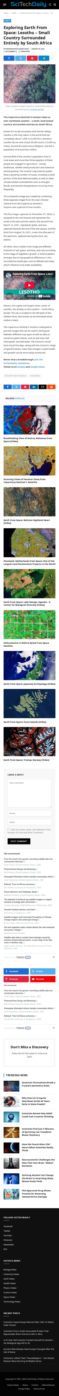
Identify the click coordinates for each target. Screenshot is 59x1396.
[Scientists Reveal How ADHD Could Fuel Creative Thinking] (11, 1117)
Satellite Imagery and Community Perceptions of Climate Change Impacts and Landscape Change (27, 918)
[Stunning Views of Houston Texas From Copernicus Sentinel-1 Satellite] (29, 460)
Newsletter (9, 1244)
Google (21, 366)
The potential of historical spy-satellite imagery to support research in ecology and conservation (28, 900)
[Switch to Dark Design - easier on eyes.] (50, 4)
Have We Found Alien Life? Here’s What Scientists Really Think (37, 1147)
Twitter (7, 1231)
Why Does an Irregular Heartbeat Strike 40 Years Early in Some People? (36, 1100)
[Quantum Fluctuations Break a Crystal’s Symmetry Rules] (11, 1086)
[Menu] (4, 4)
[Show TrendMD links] (54, 957)
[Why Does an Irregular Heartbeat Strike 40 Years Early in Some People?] (11, 1101)
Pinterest (8, 1240)
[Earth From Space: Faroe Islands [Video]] (29, 703)
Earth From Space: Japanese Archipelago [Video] (29, 683)
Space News (9, 1297)
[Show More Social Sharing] (52, 58)
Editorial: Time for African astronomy (19, 884)
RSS (5, 1249)
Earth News (9, 1278)
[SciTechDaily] (28, 4)
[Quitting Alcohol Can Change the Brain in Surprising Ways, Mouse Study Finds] (11, 1178)
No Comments (11, 51)
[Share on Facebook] (9, 58)
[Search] (54, 4)
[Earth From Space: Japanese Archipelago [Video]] (29, 665)
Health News (10, 1283)
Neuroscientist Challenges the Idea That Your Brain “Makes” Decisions (38, 1162)
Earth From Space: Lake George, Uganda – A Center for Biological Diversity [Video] (27, 603)
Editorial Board (48, 1385)
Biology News (10, 1269)
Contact (35, 1385)
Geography (35, 376)
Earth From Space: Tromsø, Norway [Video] (26, 759)
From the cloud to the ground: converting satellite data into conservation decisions (28, 860)
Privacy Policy (24, 1388)
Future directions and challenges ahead (20, 892)
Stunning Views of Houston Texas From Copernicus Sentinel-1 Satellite (25, 480)
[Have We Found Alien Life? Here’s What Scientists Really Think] (11, 1147)
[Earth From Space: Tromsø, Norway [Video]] (29, 741)
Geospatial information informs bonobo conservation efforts (28, 877)
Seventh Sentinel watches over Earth (19, 910)
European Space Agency (15, 376)
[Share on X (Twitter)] (20, 58)
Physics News (10, 1288)
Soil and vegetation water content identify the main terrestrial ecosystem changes (29, 928)
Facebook (8, 1226)
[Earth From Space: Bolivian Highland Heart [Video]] (29, 501)
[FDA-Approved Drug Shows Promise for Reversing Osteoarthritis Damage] (11, 1194)
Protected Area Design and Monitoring (20, 869)
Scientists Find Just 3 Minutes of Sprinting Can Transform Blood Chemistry (38, 1131)
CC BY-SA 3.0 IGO (37, 109)
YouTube (8, 1235)
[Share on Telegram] (43, 58)
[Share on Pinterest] (32, 58)
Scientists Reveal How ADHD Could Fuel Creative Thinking (38, 1115)
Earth (7, 21)
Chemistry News (11, 1274)
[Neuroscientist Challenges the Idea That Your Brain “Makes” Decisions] (11, 1163)
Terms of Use (39, 1388)
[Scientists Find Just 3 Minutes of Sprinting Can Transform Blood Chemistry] (11, 1132)
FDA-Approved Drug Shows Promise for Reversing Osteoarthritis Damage (36, 1193)
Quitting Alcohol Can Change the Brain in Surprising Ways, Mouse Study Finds (38, 1178)
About (25, 1385)
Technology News (12, 1301)
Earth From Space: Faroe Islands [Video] (25, 721)
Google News (37, 366)
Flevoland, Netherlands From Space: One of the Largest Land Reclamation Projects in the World (29, 562)
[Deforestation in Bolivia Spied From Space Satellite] (29, 624)
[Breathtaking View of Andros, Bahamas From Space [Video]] (29, 420)
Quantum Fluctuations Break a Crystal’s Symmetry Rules (38, 1084)
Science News (10, 1292)
